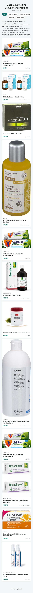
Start (4, 14)
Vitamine (11, 17)
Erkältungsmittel (25, 14)
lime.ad (20, 589)
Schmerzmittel (13, 14)
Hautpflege (20, 17)
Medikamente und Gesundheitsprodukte (16, 6)
